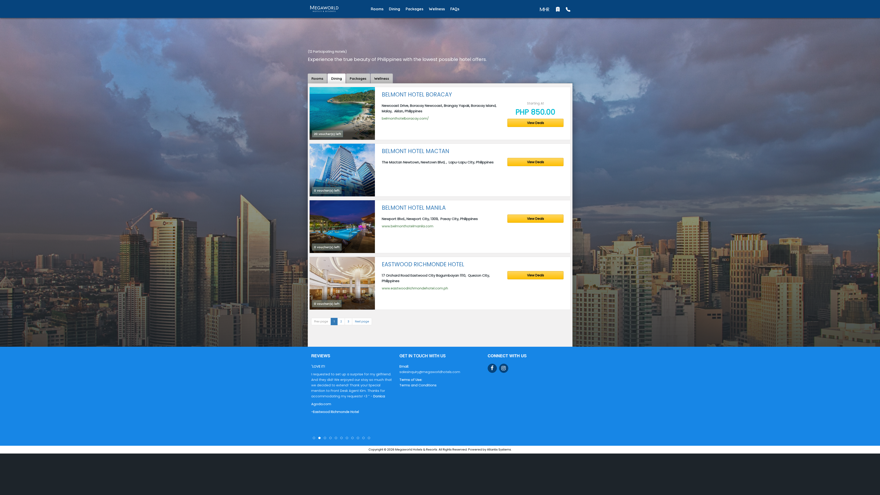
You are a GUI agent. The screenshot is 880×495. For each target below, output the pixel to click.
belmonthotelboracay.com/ (405, 118)
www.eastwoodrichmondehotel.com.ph (415, 288)
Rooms (377, 9)
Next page (362, 321)
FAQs (454, 9)
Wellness (437, 9)
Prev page (321, 321)
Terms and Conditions (418, 385)
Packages (414, 9)
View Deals (535, 123)
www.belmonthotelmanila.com (407, 226)
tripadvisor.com (324, 420)
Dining (394, 9)
